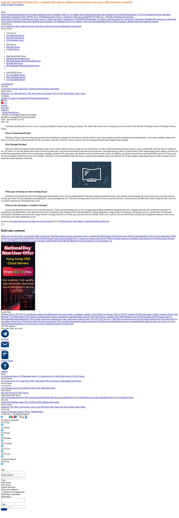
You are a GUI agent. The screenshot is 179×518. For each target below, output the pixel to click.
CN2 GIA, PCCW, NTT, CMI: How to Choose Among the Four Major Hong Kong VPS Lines (129, 319)
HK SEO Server (13, 47)
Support (20, 4)
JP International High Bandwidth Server (22, 66)
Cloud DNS (6, 89)
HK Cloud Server (23, 26)
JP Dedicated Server (14, 63)
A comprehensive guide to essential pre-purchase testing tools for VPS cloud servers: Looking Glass (77, 317)
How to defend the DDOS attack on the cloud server (106, 236)
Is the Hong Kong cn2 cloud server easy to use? (32, 221)
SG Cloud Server (8, 26)
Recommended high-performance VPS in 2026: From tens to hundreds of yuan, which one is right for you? (45, 319)
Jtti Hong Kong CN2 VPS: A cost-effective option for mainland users (29, 314)
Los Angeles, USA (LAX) (52, 93)
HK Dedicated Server (15, 38)
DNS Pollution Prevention (48, 89)
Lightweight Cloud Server (70, 26)
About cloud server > (10, 112)
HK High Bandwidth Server (18, 58)
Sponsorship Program (40, 98)
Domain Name (18, 89)
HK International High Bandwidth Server (23, 61)
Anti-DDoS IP (7, 84)
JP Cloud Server (53, 26)
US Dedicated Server (15, 40)
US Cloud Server (38, 26)
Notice (4, 4)
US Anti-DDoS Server (15, 79)
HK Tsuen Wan (34, 93)
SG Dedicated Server (15, 35)
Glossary (20, 412)
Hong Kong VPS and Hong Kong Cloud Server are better (48, 238)
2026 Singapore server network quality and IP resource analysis (145, 317)
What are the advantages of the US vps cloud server (149, 236)
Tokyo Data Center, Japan (74, 93)
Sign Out (5, 108)
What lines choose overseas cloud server (66, 236)
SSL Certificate (30, 89)
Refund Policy (37, 412)
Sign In (4, 105)
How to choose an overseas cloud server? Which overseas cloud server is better (105, 238)
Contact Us (12, 4)
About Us (5, 98)
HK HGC (23, 93)
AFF (28, 98)
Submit (4, 509)
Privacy (28, 412)
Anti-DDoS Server (67, 397)
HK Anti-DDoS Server (15, 77)
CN (5, 103)
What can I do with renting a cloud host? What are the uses (85, 221)
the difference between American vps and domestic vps (89, 241)
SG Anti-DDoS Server (15, 75)
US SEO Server (13, 49)
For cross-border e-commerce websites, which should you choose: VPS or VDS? (92, 314)
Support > (5, 110)
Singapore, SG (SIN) (10, 93)
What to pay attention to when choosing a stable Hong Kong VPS (39, 241)
